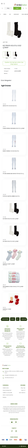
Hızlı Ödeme (22, 392)
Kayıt (17, 8)
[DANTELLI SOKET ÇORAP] (14, 254)
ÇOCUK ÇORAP (17, 71)
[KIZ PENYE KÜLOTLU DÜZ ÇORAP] (14, 209)
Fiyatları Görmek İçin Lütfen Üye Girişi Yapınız (14, 63)
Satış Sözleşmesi (7, 390)
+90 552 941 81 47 (9, 377)
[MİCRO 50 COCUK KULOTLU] (14, 96)
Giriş (8, 8)
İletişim (4, 397)
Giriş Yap (23, 388)
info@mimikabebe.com (11, 375)
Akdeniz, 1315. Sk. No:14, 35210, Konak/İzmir (14, 372)
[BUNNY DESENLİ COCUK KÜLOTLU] (14, 141)
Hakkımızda (6, 388)
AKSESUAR (23, 319)
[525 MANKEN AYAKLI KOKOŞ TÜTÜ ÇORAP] (14, 277)
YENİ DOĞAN (5, 319)
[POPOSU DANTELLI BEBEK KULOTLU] (14, 186)
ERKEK (12, 319)
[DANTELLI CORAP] (14, 299)
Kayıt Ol (23, 390)
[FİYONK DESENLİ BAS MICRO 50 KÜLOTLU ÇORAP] (14, 164)
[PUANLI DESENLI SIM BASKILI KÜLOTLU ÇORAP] (14, 118)
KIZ (17, 319)
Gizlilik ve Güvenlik (7, 392)
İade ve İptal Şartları (8, 395)
